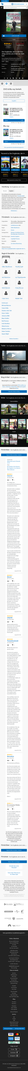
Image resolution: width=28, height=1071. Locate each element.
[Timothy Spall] (19, 261)
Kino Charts (14, 989)
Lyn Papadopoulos (15, 70)
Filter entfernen (10, 469)
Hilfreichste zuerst (11, 461)
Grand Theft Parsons (15, 172)
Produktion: (4, 64)
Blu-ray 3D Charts (14, 983)
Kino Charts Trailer (14, 994)
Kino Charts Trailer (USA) (14, 996)
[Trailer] (8, 78)
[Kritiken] (20, 78)
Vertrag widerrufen (19, 1028)
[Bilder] (17, 78)
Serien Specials (14, 1009)
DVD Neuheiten (14, 974)
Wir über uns (5, 1063)
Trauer (22, 232)
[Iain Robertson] (6, 272)
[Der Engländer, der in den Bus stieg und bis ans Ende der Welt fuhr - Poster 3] (22, 424)
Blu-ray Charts (14, 979)
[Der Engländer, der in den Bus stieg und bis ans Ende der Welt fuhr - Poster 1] (5, 424)
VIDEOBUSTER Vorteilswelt (14, 966)
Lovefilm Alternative (14, 963)
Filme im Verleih (14, 970)
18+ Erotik (14, 944)
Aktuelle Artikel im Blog (14, 391)
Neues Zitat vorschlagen (14, 861)
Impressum (17, 1063)
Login (23, 1)
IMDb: (3, 243)
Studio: (3, 238)
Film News (14, 1001)
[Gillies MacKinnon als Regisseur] (6, 261)
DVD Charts (14, 976)
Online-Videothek (14, 938)
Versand (23, 122)
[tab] (2, 84)
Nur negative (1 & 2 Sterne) (13, 468)
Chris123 (9, 476)
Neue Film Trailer (14, 991)
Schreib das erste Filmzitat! (14, 866)
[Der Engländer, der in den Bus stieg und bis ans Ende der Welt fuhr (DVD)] (6, 111)
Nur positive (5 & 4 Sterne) (13, 466)
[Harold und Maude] (5, 162)
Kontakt (14, 1018)
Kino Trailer (14, 993)
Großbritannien (14, 64)
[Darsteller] (11, 78)
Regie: (3, 66)
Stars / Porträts (14, 1007)
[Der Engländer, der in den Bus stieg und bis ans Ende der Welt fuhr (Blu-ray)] (6, 132)
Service (14, 1014)
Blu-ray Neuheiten (14, 978)
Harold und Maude (5, 172)
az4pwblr (9, 617)
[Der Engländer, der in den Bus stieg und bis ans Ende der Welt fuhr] (13, 22)
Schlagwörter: (5, 232)
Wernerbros (10, 756)
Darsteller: (4, 68)
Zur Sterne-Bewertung (16, 243)
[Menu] (1, 7)
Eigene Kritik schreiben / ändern (14, 455)
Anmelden (4, 1)
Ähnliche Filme (5, 175)
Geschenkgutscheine (14, 959)
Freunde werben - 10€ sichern (14, 961)
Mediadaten (14, 1065)
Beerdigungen (14, 234)
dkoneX (9, 577)
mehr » (7, 61)
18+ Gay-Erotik (14, 946)
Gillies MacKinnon (15, 66)
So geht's (14, 100)
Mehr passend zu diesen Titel (14, 180)
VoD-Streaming (14, 953)
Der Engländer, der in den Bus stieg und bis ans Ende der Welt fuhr (9, 365)
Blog (17, 388)
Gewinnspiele (22, 386)
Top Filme (14, 973)
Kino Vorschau (14, 987)
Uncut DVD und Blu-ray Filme (14, 955)
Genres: (3, 72)
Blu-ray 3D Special (14, 1011)
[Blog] (14, 78)
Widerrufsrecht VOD (14, 1023)
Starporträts (14, 386)
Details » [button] (12, 117)
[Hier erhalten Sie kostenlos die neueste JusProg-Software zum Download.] (14, 1042)
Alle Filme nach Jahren (14, 948)
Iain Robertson (21, 68)
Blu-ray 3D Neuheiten (14, 981)
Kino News (14, 1003)
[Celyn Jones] (6, 293)
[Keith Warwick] (6, 283)
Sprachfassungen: (6, 236)
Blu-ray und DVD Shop (14, 943)
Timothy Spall (14, 68)
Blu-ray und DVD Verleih (14, 941)
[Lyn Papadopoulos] (19, 272)
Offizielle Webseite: (6, 247)
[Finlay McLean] (19, 283)
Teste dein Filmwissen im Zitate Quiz (14, 873)
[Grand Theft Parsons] (15, 162)
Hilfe (14, 1017)
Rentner (13, 232)
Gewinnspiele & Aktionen (14, 958)
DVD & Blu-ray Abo (14, 950)
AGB (14, 1020)
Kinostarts (14, 985)
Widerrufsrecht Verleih (14, 1022)
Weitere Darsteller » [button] (14, 338)
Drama (12, 72)
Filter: (8, 465)
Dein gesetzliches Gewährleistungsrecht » (14, 147)
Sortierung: (9, 459)
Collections (8, 386)
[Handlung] (5, 78)
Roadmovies (21, 234)
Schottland (17, 232)
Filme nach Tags (14, 967)
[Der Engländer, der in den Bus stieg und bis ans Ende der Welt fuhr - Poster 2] (13, 424)
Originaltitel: (5, 221)
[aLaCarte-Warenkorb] (26, 1)
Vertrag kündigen (8, 1028)
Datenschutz (11, 1063)
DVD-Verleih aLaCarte (19, 4)
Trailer (14, 39)
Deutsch (13, 236)
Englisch (17, 236)
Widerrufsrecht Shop (14, 1025)
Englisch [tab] (11, 191)
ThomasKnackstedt (12, 641)
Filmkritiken (14, 1006)
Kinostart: (4, 241)
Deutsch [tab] (5, 191)
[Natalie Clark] (19, 293)
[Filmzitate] (23, 78)
